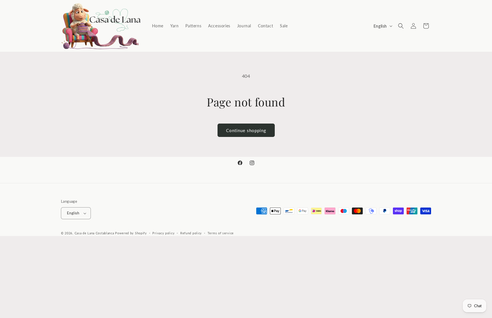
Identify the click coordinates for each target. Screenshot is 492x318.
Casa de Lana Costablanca (94, 233)
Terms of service (221, 233)
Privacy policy (163, 233)
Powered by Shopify (131, 233)
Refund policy (191, 233)
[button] (401, 26)
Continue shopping (246, 130)
